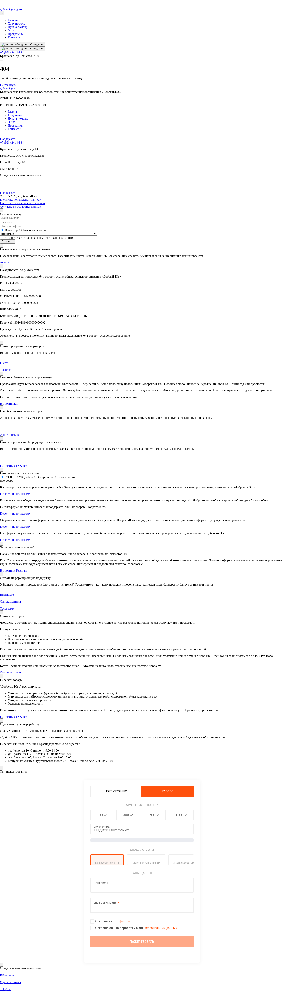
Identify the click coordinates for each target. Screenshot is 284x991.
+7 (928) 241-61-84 (12, 52)
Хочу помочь (16, 23)
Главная (13, 20)
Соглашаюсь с (112, 921)
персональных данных (160, 928)
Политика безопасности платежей (22, 203)
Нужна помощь (18, 27)
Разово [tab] (167, 791)
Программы (15, 34)
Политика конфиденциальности (21, 199)
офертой (124, 921)
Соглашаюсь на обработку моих (136, 928)
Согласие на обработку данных (20, 206)
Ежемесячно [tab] (116, 791)
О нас (11, 30)
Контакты (14, 37)
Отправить (8, 241)
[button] (101, 815)
